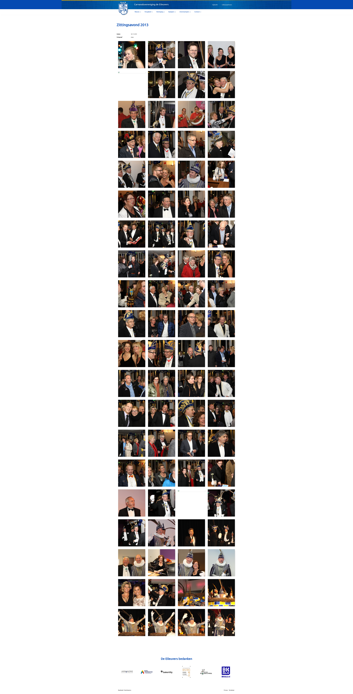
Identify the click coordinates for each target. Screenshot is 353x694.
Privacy (226, 690)
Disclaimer (231, 690)
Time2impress (127, 690)
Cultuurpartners (227, 5)
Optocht (215, 5)
